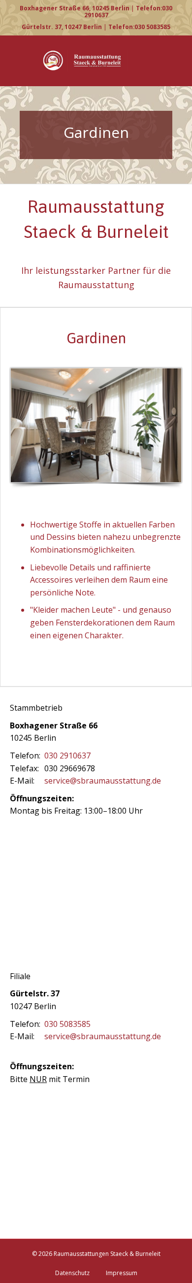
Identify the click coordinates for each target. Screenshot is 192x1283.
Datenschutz (72, 1273)
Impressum (121, 1273)
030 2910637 (67, 755)
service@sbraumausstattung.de (102, 780)
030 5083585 (67, 1024)
